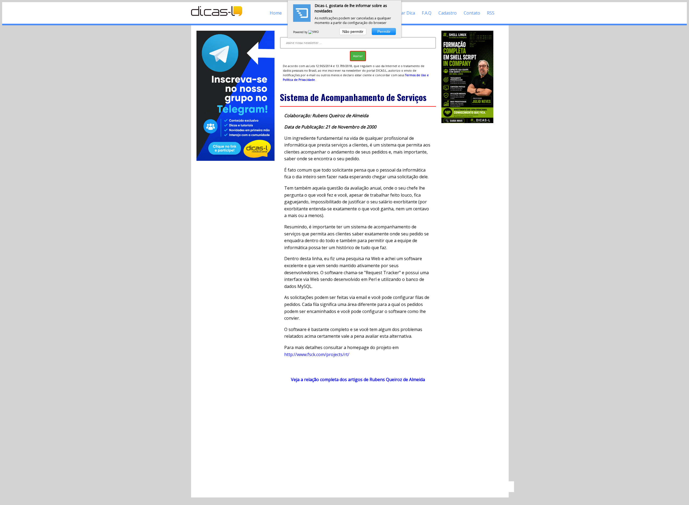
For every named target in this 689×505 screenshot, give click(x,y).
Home (276, 13)
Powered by (300, 32)
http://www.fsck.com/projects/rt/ (316, 354)
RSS (490, 13)
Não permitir (352, 31)
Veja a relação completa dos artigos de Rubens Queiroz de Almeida (358, 379)
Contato (472, 13)
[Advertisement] (358, 434)
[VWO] (313, 32)
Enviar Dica (404, 13)
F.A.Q (426, 13)
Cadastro (447, 13)
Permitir (384, 31)
